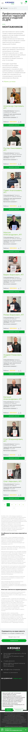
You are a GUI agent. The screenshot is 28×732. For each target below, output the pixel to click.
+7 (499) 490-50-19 (8, 661)
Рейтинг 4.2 (7, 672)
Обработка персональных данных (14, 726)
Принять (9, 709)
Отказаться (18, 709)
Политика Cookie (8, 706)
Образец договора (9, 81)
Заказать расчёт (14, 125)
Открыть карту (17, 678)
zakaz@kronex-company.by (11, 669)
